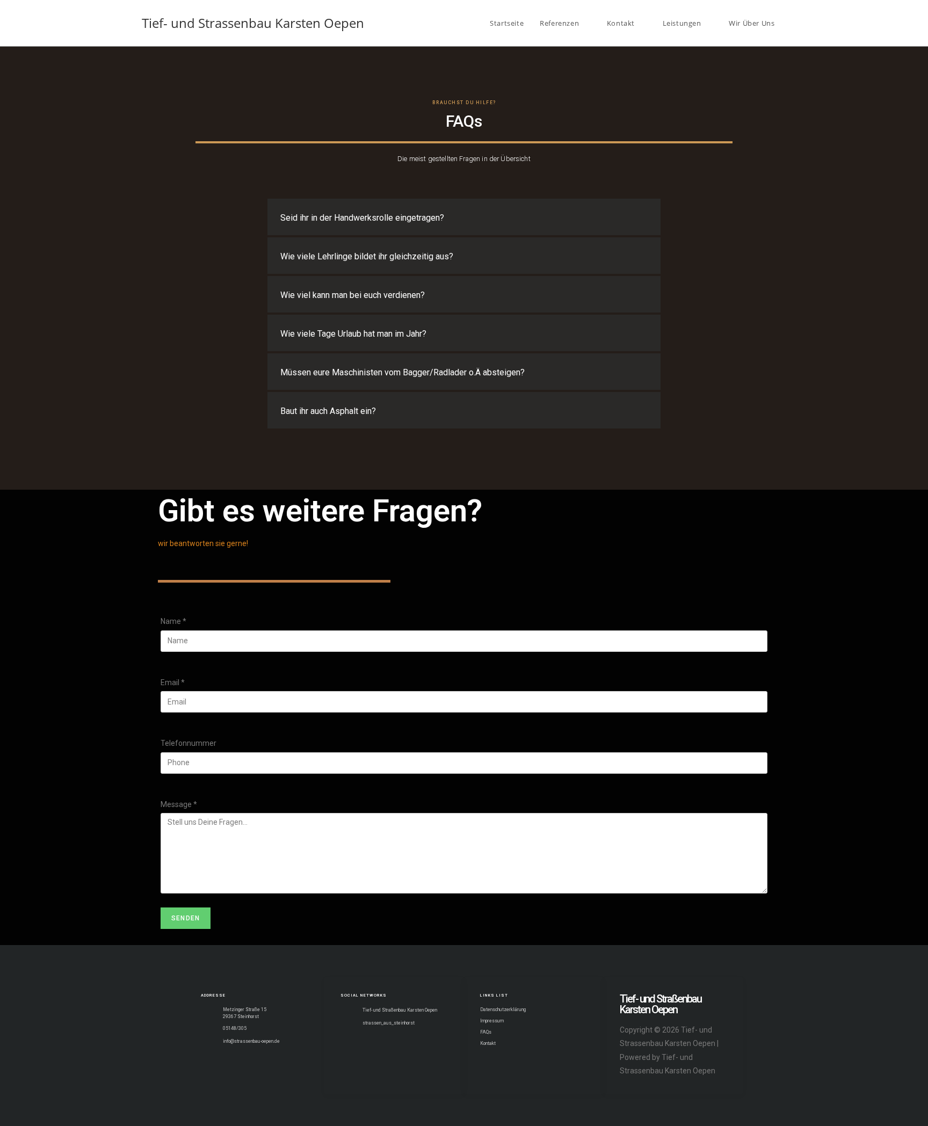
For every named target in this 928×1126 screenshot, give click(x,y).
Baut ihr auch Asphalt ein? (328, 411)
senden (185, 918)
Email (173, 682)
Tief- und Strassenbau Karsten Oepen (253, 23)
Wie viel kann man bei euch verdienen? (352, 295)
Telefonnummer (188, 743)
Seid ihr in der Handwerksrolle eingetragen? (362, 218)
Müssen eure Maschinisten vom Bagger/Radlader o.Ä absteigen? (402, 372)
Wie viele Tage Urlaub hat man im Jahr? (353, 334)
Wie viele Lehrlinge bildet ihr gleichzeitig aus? (366, 256)
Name (173, 621)
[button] (464, 217)
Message (179, 804)
